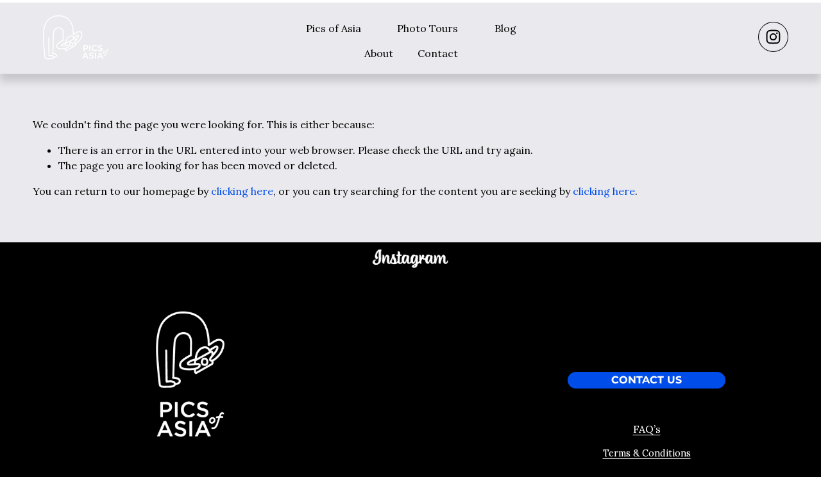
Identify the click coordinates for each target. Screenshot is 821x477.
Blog (505, 28)
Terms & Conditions (647, 453)
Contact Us (646, 380)
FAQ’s (647, 429)
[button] (340, 298)
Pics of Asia (333, 28)
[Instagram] (773, 37)
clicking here (242, 191)
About (378, 53)
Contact (438, 53)
